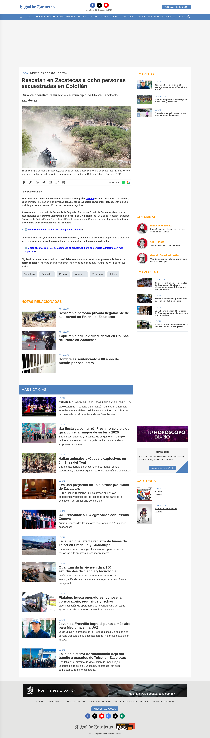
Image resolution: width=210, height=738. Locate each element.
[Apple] (115, 716)
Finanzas (70, 17)
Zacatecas (97, 274)
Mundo (60, 17)
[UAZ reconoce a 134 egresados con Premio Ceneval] (39, 521)
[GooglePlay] (122, 716)
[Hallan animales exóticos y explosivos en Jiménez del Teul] (39, 464)
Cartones (94, 17)
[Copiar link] (57, 182)
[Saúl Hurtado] (142, 243)
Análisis (82, 17)
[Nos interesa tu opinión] (105, 690)
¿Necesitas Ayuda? (105, 709)
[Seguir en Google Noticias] (128, 182)
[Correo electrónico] (50, 182)
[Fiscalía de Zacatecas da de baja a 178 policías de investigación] (144, 324)
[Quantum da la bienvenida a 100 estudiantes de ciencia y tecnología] (39, 575)
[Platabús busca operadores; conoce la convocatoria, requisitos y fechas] (39, 603)
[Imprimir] (64, 182)
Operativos (29, 274)
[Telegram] (44, 182)
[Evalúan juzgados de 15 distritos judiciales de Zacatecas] (39, 492)
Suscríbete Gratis (162, 468)
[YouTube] (106, 5)
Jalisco (113, 274)
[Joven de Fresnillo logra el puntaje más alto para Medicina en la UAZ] (39, 631)
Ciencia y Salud (144, 17)
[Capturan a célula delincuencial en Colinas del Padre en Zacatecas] (39, 340)
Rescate (63, 274)
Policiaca (40, 17)
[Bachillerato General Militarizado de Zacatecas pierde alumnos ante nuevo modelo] (144, 311)
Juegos (181, 17)
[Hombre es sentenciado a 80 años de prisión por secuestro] (39, 363)
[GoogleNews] (108, 716)
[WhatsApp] (37, 182)
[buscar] (189, 17)
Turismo (158, 17)
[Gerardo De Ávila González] (142, 258)
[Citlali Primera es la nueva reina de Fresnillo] (39, 408)
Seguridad (47, 274)
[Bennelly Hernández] (142, 228)
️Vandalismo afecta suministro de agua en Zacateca (54, 229)
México (51, 17)
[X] (99, 5)
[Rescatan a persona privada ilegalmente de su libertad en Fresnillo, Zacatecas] (39, 317)
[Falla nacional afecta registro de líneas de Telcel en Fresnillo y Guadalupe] (39, 547)
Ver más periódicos (176, 7)
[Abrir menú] (21, 17)
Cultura (115, 17)
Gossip (104, 17)
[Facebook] (92, 5)
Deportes (170, 17)
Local (30, 17)
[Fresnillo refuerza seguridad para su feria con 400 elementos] (144, 298)
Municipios (79, 274)
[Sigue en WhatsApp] (123, 182)
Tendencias (127, 17)
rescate (90, 198)
